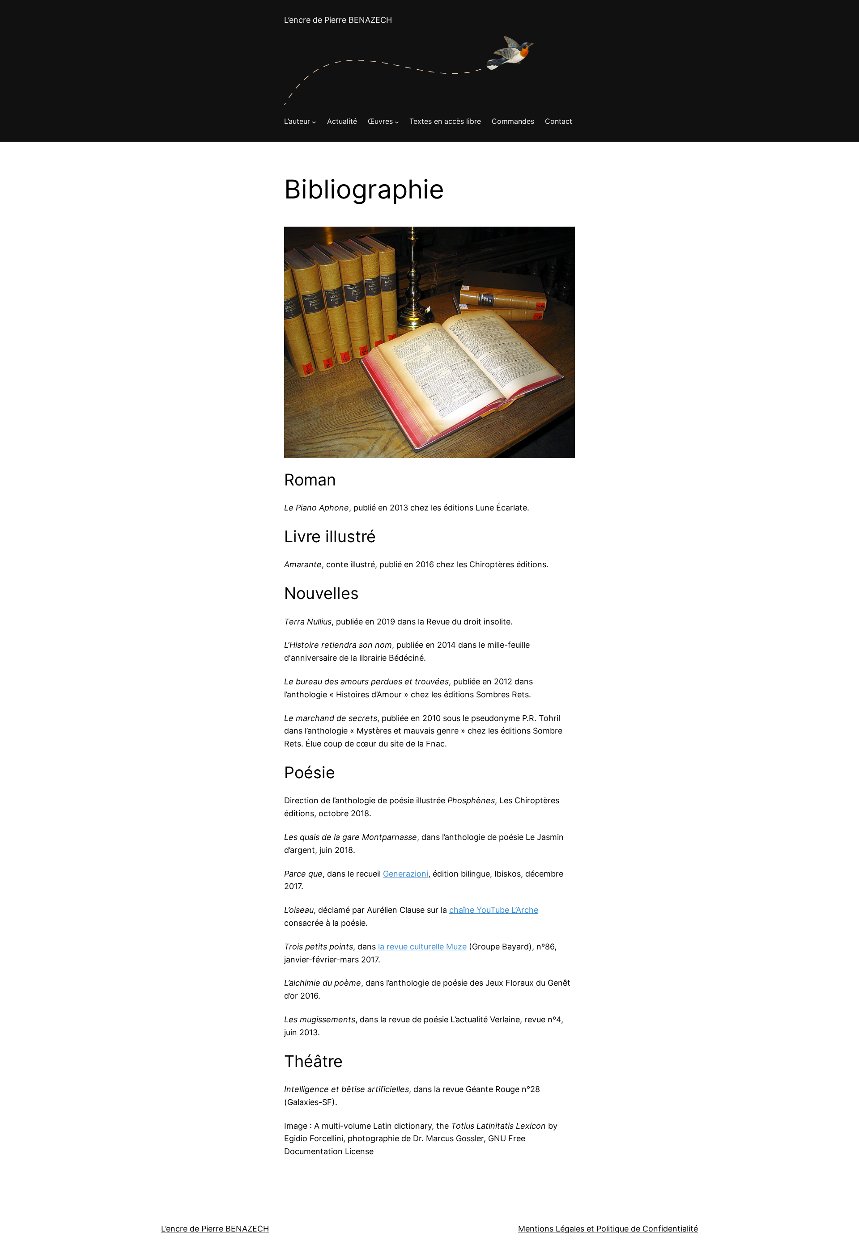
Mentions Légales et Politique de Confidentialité (608, 1228)
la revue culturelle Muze (422, 946)
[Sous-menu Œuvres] (397, 121)
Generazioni (405, 873)
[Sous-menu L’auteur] (314, 121)
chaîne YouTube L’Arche (493, 910)
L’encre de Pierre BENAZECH (338, 20)
